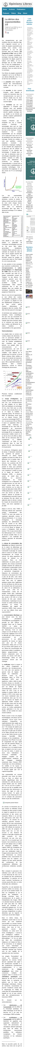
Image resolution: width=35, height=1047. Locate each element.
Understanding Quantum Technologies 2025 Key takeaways (30, 141)
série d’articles (6, 487)
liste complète (29, 238)
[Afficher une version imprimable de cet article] (8, 33)
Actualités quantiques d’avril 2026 (30, 48)
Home (5, 9)
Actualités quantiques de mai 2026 (30, 34)
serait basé (18, 415)
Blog (19, 13)
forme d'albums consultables (29, 265)
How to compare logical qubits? (29, 58)
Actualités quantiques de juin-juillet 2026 (30, 29)
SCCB (20, 853)
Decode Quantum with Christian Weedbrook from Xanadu (30, 65)
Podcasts (6, 13)
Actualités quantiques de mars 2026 (30, 53)
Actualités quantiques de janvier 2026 (30, 76)
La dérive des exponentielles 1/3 (12, 22)
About (25, 13)
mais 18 (4, 840)
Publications (21, 9)
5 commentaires (11, 29)
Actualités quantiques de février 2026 (30, 71)
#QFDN (28, 357)
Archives (12, 9)
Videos (13, 13)
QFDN (27, 411)
